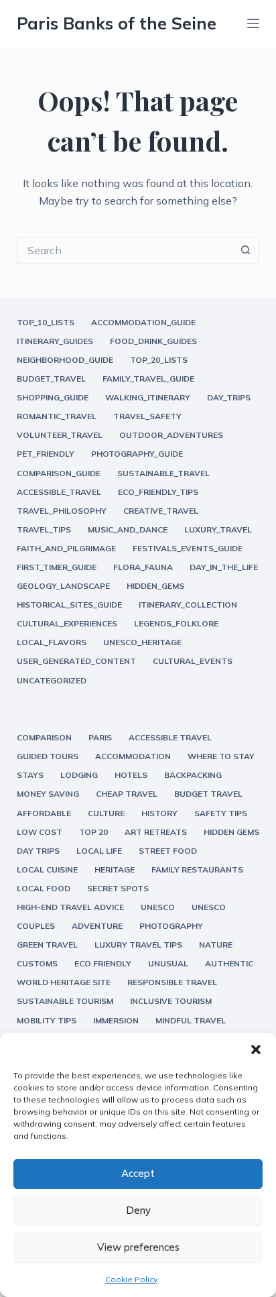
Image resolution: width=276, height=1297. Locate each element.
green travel (47, 945)
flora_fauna (143, 567)
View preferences (138, 1247)
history (159, 813)
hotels (131, 775)
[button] (256, 1049)
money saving (48, 794)
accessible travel (170, 737)
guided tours (47, 756)
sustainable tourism (65, 1001)
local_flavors (51, 642)
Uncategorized (51, 680)
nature (215, 945)
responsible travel (172, 982)
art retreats (156, 832)
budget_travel (51, 379)
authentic (229, 963)
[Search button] (245, 250)
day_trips (229, 397)
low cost (39, 832)
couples (36, 926)
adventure (97, 926)
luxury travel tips (138, 945)
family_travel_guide (148, 379)
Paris (100, 737)
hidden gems (231, 832)
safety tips (220, 813)
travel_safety (147, 416)
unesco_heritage (142, 642)
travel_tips (44, 529)
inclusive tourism (171, 1001)
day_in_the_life (224, 567)
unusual (168, 963)
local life (99, 851)
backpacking (193, 775)
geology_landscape (63, 586)
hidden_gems (155, 586)
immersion (116, 1020)
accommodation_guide (143, 322)
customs (37, 963)
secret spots (118, 888)
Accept (138, 1173)
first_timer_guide (56, 567)
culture (106, 813)
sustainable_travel (163, 473)
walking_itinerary (147, 397)
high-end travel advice (70, 907)
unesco (158, 907)
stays (30, 775)
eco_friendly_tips (158, 492)
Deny (138, 1210)
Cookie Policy (131, 1279)
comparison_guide (58, 473)
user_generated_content (76, 661)
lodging (79, 775)
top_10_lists (45, 322)
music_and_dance (127, 529)
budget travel (208, 794)
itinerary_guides (55, 341)
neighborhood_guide (65, 360)
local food (43, 888)
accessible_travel (59, 492)
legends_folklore (176, 623)
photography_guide (137, 454)
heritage (114, 869)
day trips (38, 851)
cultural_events (192, 661)
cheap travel (126, 794)
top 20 (93, 832)
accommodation (133, 756)
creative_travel (160, 511)
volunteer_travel (59, 435)
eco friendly (102, 963)
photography (171, 926)
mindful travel (190, 1020)
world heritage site (64, 982)
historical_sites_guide (69, 605)
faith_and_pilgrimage (66, 548)
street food (168, 851)
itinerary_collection (188, 605)
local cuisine (47, 869)
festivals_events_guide (188, 548)
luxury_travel (218, 529)
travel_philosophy (62, 511)
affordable (44, 813)
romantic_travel (56, 416)
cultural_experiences (67, 623)
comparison (44, 737)
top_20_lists (159, 360)
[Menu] (253, 23)
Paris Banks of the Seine (116, 23)
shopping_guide (52, 397)
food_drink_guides (153, 341)
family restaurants (197, 869)
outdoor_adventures (171, 435)
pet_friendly (45, 454)
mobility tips (46, 1020)
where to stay (221, 756)
